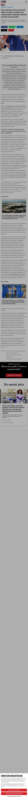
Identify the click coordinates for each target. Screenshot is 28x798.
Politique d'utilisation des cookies (14, 796)
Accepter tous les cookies (14, 790)
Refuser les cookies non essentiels (14, 793)
